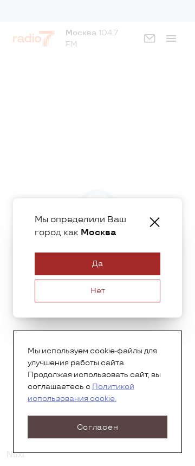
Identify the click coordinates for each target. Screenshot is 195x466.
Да (97, 263)
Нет (97, 290)
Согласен (98, 427)
